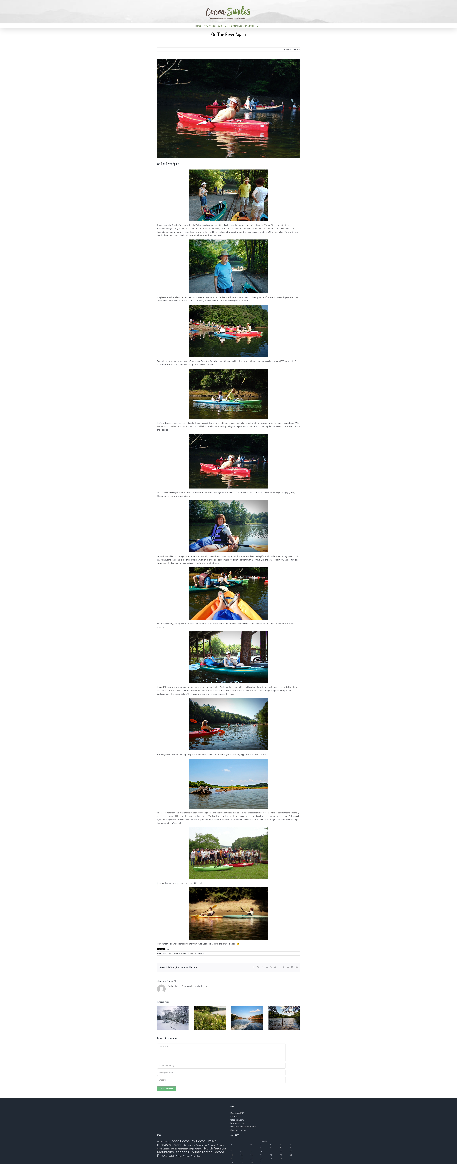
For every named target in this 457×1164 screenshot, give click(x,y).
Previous (288, 49)
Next (296, 49)
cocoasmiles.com (170, 1144)
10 (261, 1151)
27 (291, 1158)
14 (232, 1155)
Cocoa (174, 1141)
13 (291, 1151)
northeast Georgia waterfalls (191, 1148)
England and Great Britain (195, 1145)
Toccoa (207, 1152)
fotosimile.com (237, 1120)
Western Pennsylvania (193, 1156)
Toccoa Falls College (173, 1156)
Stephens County (187, 1152)
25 (271, 1158)
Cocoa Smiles (206, 1141)
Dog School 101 (237, 1113)
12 (281, 1151)
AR (160, 953)
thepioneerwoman (238, 1130)
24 (261, 1158)
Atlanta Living (163, 1141)
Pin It (167, 949)
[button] (258, 25)
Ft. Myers (212, 1145)
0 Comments (199, 953)
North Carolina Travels (167, 1148)
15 (241, 1155)
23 (251, 1158)
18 (271, 1155)
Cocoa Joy (187, 1141)
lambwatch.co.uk (238, 1123)
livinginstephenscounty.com (243, 1126)
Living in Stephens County (183, 953)
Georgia (220, 1145)
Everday (234, 1116)
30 (251, 1162)
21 (232, 1158)
